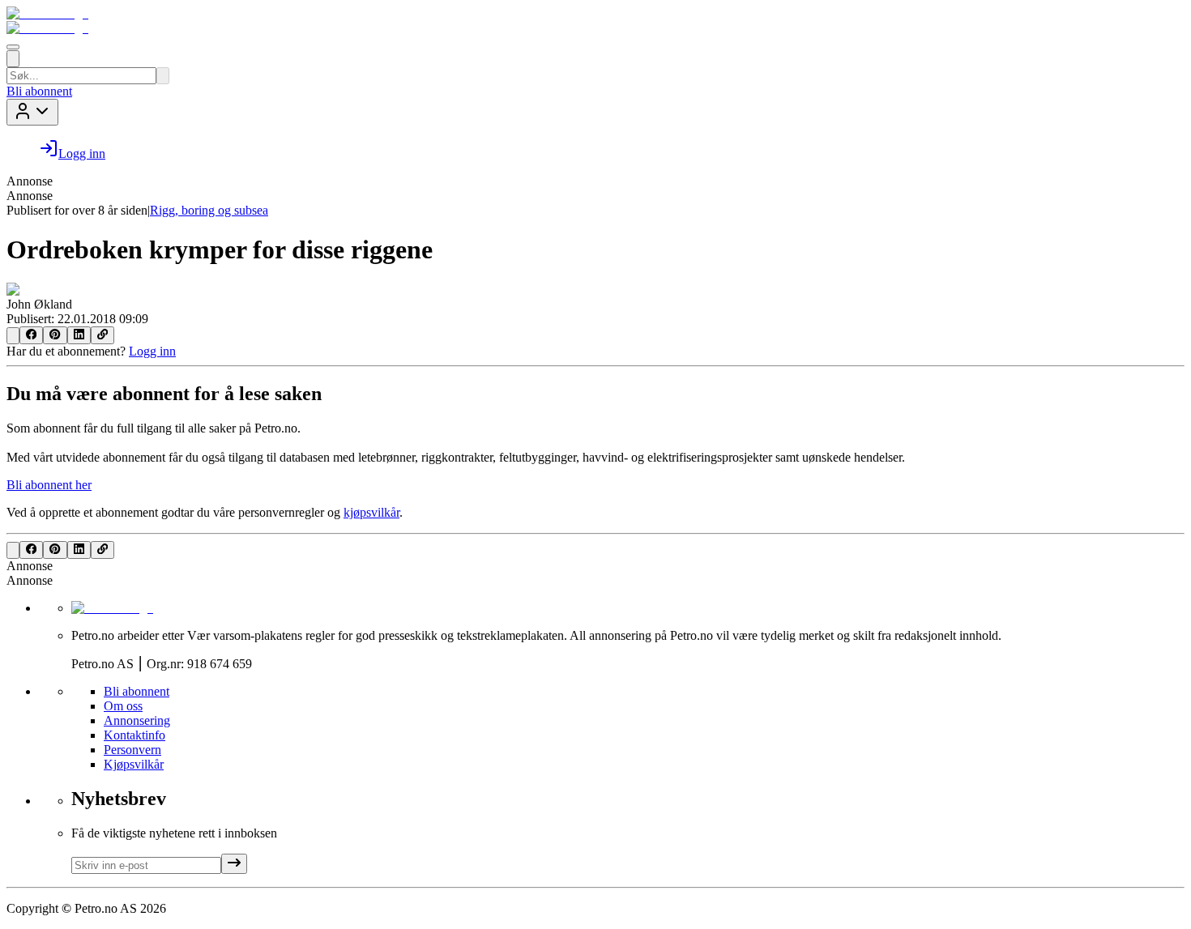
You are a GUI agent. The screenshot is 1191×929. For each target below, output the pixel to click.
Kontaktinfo (134, 735)
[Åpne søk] (12, 58)
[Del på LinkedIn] (79, 335)
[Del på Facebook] (31, 335)
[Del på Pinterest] (54, 335)
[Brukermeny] (32, 112)
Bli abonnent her (49, 485)
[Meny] (12, 47)
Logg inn (152, 351)
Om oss (123, 706)
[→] (234, 864)
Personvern (132, 749)
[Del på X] (12, 335)
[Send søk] (162, 75)
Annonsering (137, 720)
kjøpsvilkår (371, 512)
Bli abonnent (39, 91)
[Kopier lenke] (102, 335)
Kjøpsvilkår (134, 764)
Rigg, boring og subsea (209, 210)
